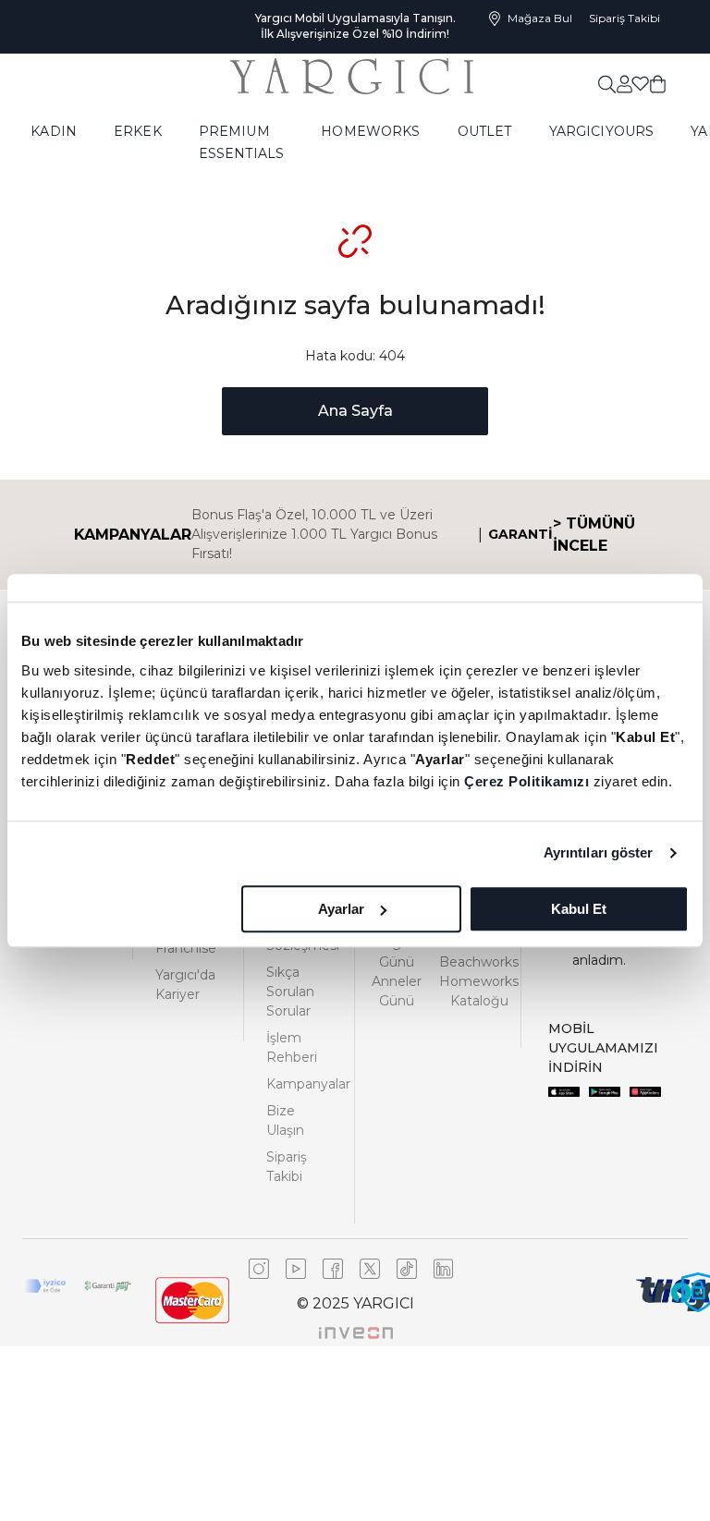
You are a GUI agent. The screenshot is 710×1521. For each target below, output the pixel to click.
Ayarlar (341, 909)
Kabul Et (578, 909)
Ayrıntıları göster (599, 852)
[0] (658, 83)
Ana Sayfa (355, 411)
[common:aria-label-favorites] (624, 83)
